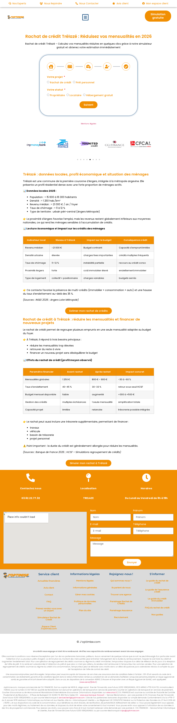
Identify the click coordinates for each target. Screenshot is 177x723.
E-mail (94, 524)
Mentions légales (88, 123)
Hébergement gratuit (99, 95)
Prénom (138, 510)
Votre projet (55, 77)
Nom (93, 510)
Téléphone (139, 524)
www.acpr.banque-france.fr (92, 695)
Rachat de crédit (60, 82)
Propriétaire (57, 95)
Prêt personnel (85, 82)
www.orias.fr (111, 692)
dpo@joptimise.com (130, 710)
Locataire (75, 95)
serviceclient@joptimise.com (72, 697)
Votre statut (55, 90)
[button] (85, 17)
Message (95, 538)
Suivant (88, 104)
